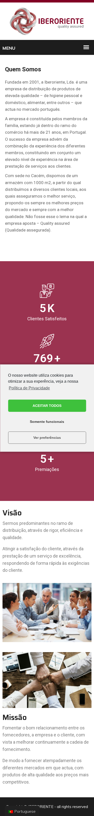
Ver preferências (47, 438)
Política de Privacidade (29, 388)
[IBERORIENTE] (47, 21)
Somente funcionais (47, 422)
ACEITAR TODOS (47, 406)
